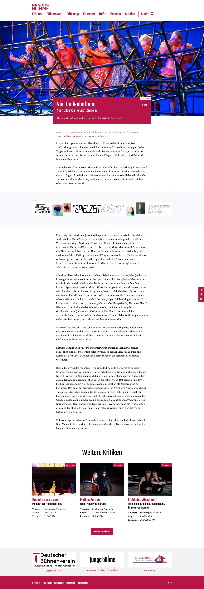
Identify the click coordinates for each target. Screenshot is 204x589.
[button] (142, 105)
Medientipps (54, 7)
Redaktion (36, 583)
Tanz (35, 1)
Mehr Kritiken (102, 531)
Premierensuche (92, 1)
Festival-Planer (92, 7)
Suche (145, 14)
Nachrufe (52, 1)
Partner (130, 1)
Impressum (70, 583)
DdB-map (72, 14)
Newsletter (47, 583)
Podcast (115, 14)
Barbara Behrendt (73, 136)
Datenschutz (83, 583)
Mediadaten (132, 7)
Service (130, 14)
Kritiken (37, 14)
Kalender (89, 14)
